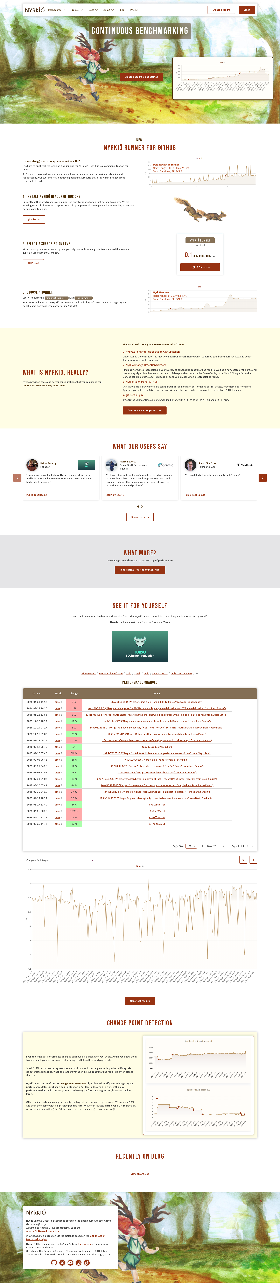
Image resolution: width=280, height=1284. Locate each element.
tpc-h (137, 673)
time (57, 701)
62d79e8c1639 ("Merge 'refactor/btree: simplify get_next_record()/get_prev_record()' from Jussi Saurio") (157, 778)
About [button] (106, 9)
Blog (122, 9)
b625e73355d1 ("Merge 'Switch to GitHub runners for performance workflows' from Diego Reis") (157, 753)
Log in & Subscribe (200, 267)
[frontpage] (35, 9)
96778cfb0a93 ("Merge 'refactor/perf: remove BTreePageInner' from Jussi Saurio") (157, 766)
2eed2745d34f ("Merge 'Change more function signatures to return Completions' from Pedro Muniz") (157, 785)
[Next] (263, 478)
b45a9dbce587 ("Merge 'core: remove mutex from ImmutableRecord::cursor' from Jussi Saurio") (157, 721)
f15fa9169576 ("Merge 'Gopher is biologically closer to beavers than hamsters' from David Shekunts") (157, 798)
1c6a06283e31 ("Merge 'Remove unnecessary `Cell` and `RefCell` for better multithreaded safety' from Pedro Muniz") (157, 727)
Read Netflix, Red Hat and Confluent (140, 569)
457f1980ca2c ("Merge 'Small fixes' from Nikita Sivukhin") (157, 759)
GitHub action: (153, 351)
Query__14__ (160, 673)
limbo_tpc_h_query (181, 673)
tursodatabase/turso (111, 673)
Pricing (134, 9)
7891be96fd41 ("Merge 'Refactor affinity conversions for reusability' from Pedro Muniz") (157, 734)
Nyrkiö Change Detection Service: (146, 365)
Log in (247, 9)
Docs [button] (91, 9)
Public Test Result (36, 494)
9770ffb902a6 (157, 817)
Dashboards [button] (55, 9)
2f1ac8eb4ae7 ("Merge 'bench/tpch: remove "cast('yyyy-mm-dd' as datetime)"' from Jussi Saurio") (157, 740)
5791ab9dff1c (157, 804)
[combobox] (191, 846)
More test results (140, 1070)
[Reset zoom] (253, 1061)
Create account (221, 9)
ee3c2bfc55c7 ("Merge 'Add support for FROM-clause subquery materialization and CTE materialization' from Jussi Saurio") (157, 708)
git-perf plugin (134, 395)
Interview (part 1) (115, 494)
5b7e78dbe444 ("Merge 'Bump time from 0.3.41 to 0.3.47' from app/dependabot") (157, 701)
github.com (34, 219)
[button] (223, 846)
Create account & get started (145, 410)
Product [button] (75, 9)
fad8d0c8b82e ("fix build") (157, 746)
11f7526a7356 (157, 823)
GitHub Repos (89, 673)
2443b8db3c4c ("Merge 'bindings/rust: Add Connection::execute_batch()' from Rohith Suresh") (157, 791)
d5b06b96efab (157, 811)
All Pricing (33, 263)
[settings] (243, 860)
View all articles (140, 1243)
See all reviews (140, 517)
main (128, 673)
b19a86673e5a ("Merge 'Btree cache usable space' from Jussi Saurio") (157, 772)
